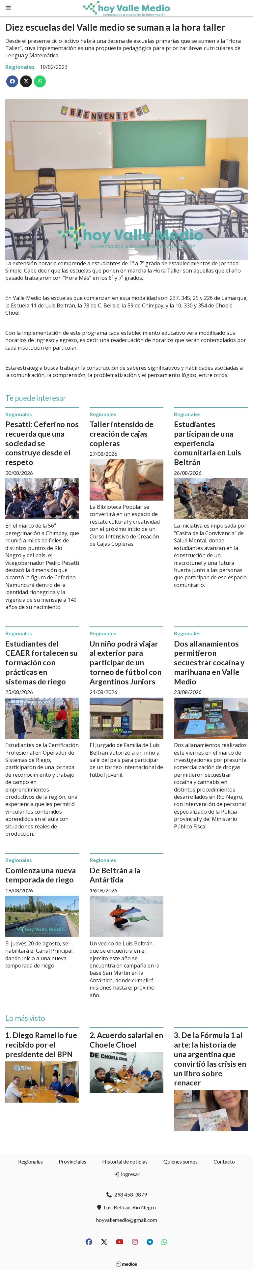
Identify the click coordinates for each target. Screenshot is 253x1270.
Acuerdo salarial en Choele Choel (126, 1039)
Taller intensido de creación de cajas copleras (122, 433)
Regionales (20, 67)
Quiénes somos (180, 1161)
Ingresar (130, 1174)
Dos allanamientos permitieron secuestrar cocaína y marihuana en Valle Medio (209, 662)
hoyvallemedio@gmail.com (126, 1220)
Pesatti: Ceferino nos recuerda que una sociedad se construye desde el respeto (42, 443)
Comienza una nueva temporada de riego (40, 875)
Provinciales (72, 1161)
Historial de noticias (125, 1161)
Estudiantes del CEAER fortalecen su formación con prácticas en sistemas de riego (41, 662)
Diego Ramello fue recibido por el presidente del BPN (41, 1044)
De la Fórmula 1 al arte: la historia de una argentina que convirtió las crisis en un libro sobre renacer (210, 1058)
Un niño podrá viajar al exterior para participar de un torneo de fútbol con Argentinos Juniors (125, 662)
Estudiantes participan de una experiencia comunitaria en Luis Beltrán (207, 443)
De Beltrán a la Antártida (115, 875)
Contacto (224, 1161)
